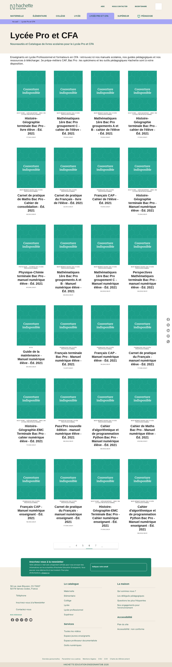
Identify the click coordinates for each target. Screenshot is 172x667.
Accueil (15, 22)
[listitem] (12, 620)
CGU (100, 659)
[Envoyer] (143, 567)
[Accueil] (21, 6)
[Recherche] (158, 6)
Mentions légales (89, 659)
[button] (101, 6)
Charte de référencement (120, 659)
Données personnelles (51, 659)
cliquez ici (45, 573)
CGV (106, 659)
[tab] (18, 16)
